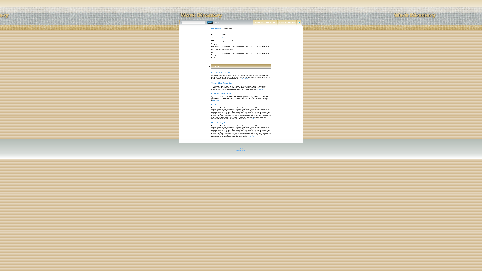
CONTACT (291, 22)
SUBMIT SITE (259, 22)
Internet (224, 44)
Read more (244, 78)
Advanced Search (219, 22)
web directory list (241, 150)
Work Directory (216, 28)
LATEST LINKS (271, 22)
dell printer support (230, 38)
